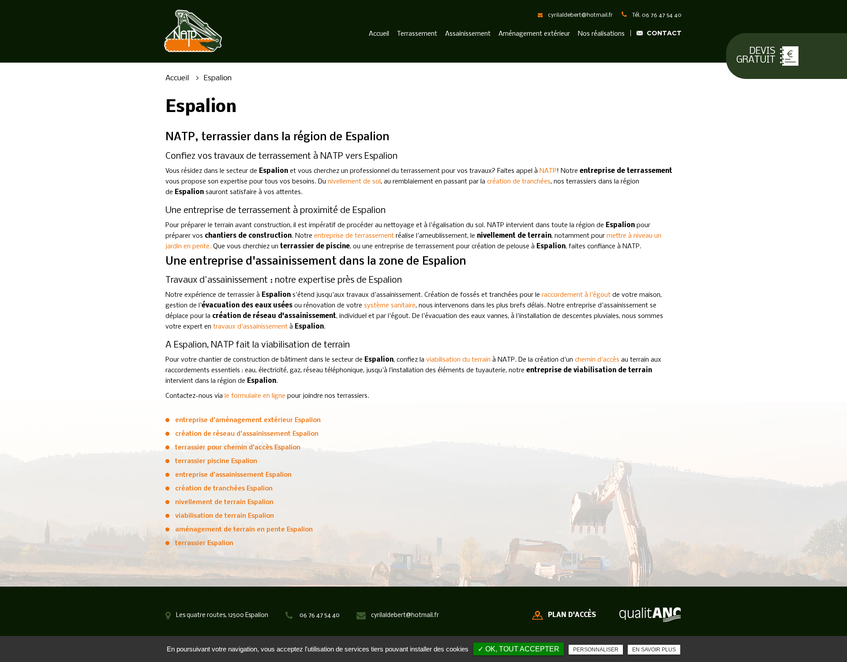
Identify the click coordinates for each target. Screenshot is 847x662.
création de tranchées (519, 181)
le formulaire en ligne (255, 396)
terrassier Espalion (204, 543)
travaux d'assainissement (250, 326)
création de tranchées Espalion (224, 488)
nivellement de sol (354, 181)
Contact (664, 33)
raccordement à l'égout (577, 295)
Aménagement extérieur (534, 33)
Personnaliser (595, 650)
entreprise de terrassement (354, 235)
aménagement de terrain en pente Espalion (244, 529)
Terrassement (417, 33)
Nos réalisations (601, 33)
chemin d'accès (597, 359)
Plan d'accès (572, 615)
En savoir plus (654, 650)
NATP (548, 171)
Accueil (379, 33)
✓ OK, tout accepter (518, 649)
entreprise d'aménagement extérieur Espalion (248, 420)
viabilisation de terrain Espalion (224, 516)
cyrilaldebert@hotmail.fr (580, 15)
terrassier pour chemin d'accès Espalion (237, 447)
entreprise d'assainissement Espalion (233, 475)
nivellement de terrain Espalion (224, 502)
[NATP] (193, 31)
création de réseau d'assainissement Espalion (247, 434)
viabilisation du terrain (458, 359)
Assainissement (468, 33)
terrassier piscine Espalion (216, 461)
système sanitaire (390, 305)
